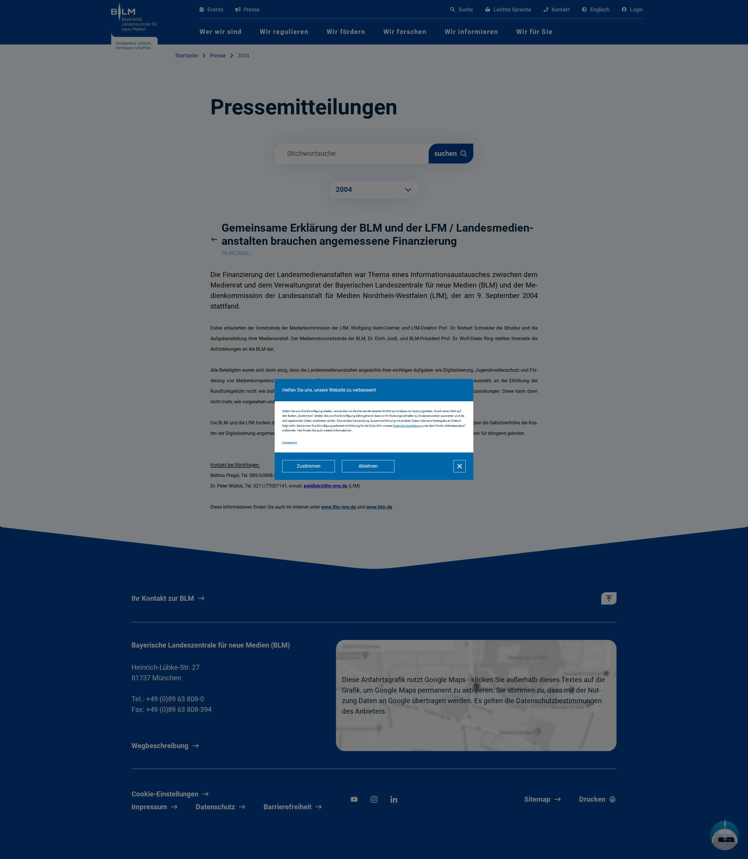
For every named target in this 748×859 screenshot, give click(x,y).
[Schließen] (459, 466)
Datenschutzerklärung (407, 426)
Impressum (289, 442)
